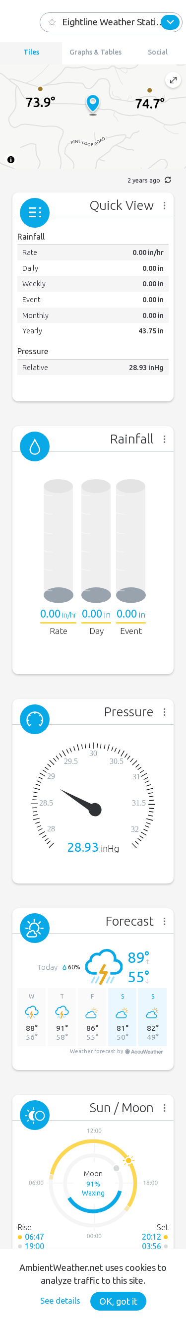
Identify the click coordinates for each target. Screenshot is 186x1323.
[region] (93, 116)
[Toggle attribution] (11, 160)
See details (60, 1300)
